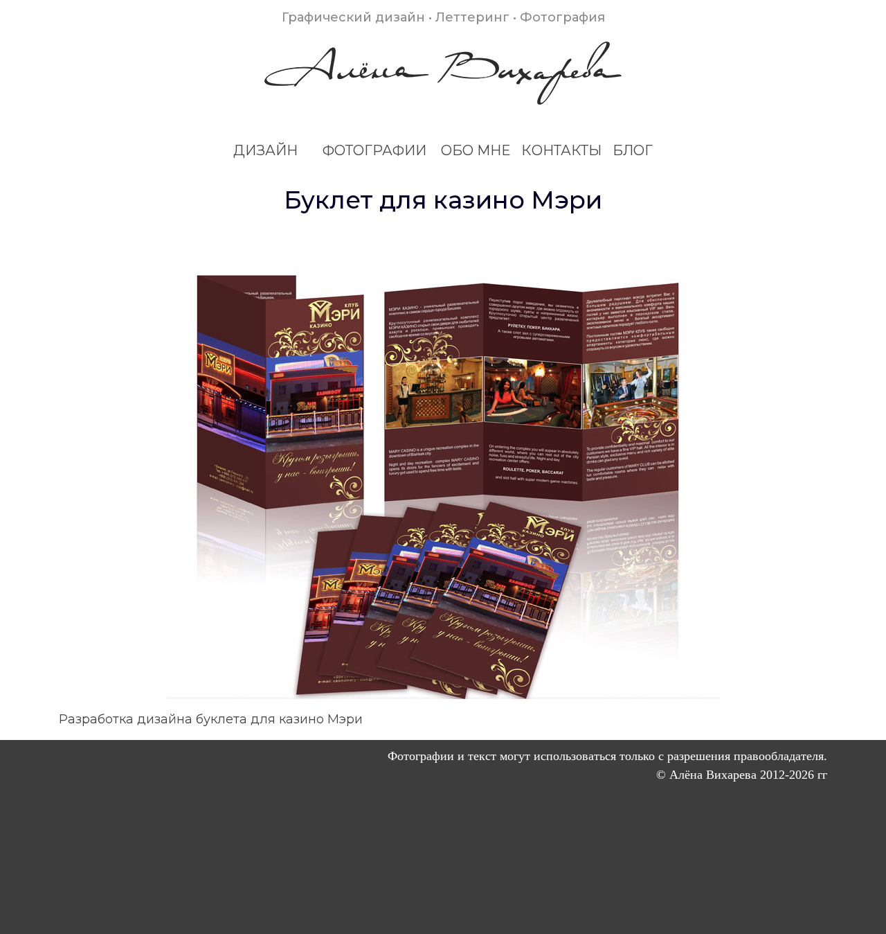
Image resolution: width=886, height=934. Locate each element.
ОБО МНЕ (475, 150)
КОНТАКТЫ (561, 150)
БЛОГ (633, 150)
